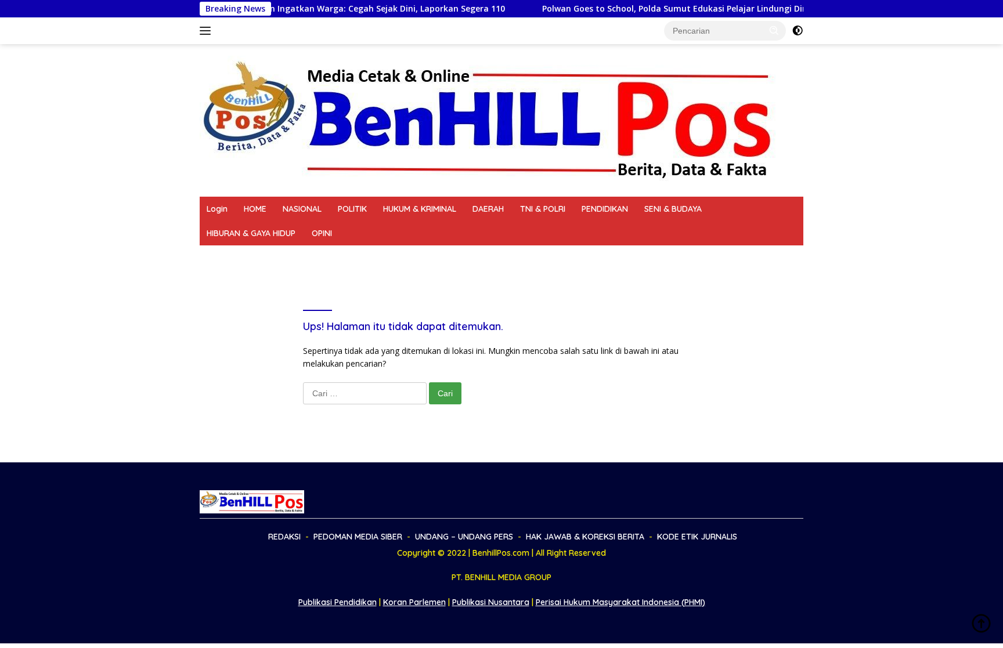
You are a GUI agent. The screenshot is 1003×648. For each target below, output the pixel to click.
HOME (255, 209)
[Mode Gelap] (797, 31)
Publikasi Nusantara (490, 602)
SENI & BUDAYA (673, 209)
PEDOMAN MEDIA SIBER (299, 257)
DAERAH (488, 209)
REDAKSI (223, 257)
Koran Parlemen (414, 602)
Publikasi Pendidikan (337, 602)
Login (217, 209)
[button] (774, 30)
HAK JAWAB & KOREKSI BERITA (534, 257)
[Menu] (207, 31)
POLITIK (352, 209)
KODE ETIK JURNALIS (649, 257)
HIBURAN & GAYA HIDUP (251, 233)
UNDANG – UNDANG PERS (409, 257)
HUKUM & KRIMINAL (419, 209)
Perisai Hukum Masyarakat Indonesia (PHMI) (620, 602)
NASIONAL (302, 209)
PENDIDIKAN (605, 209)
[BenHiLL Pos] (489, 119)
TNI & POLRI (542, 209)
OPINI (322, 233)
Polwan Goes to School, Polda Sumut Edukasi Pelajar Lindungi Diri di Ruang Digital (680, 8)
